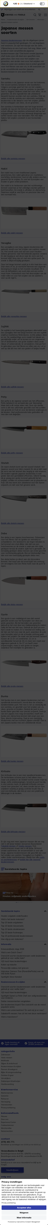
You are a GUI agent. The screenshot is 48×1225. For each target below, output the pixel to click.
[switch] (42, 3)
